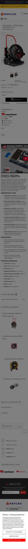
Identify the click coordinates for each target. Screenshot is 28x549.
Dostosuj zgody (14, 536)
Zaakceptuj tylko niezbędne (14, 532)
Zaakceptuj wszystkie (14, 540)
